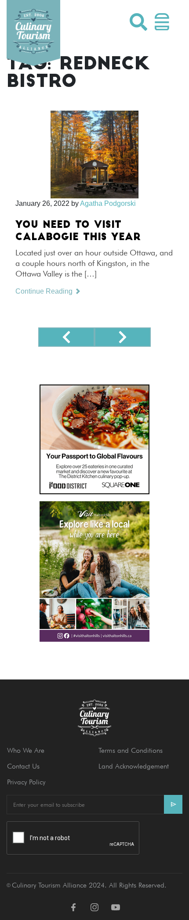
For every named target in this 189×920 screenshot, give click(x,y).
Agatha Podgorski (108, 203)
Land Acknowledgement (133, 766)
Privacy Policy (26, 782)
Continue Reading (44, 291)
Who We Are (25, 750)
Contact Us (23, 766)
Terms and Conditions (130, 750)
